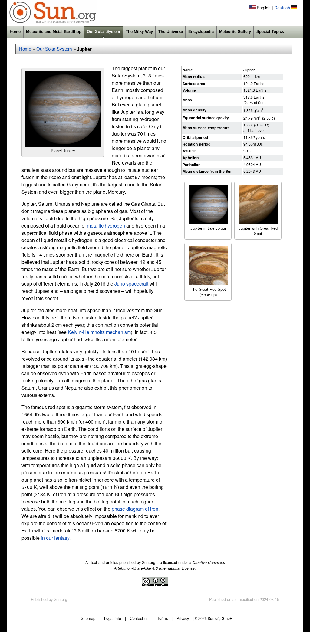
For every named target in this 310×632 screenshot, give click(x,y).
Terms (162, 618)
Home (15, 31)
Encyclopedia (201, 31)
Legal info (112, 618)
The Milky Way (139, 31)
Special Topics (270, 31)
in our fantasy (55, 537)
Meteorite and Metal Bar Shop (53, 31)
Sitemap (88, 618)
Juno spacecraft (131, 283)
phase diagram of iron (135, 508)
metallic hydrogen (106, 225)
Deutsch (282, 8)
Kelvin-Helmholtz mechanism (99, 332)
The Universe (170, 31)
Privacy (182, 618)
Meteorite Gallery (235, 31)
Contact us (139, 618)
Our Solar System (103, 31)
